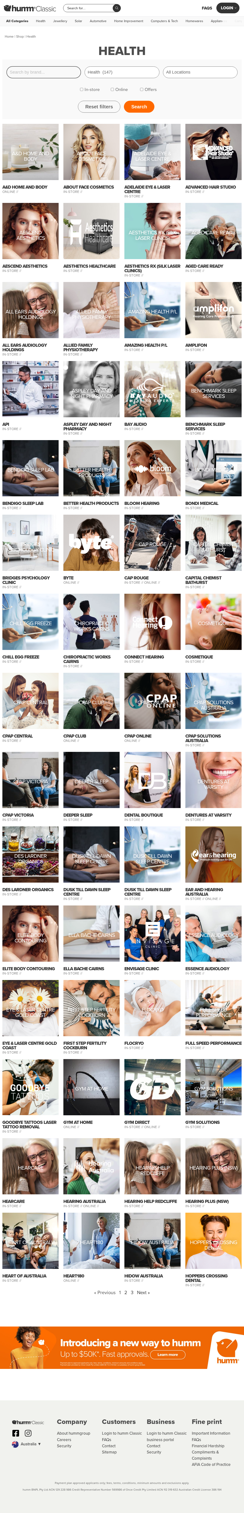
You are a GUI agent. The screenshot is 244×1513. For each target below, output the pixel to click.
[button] (32, 1444)
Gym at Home (91, 1089)
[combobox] (90, 8)
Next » (143, 1292)
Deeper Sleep (91, 782)
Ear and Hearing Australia (204, 892)
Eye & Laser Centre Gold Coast (30, 1013)
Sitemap (109, 1452)
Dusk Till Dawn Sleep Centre (91, 859)
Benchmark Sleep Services (213, 394)
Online (121, 89)
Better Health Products (91, 473)
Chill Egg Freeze (31, 624)
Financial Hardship (208, 1446)
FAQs (207, 8)
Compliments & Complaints (205, 1455)
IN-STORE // (73, 191)
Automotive (98, 21)
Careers (64, 1440)
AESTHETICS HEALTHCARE (89, 266)
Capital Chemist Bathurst (213, 548)
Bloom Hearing (141, 503)
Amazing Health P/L (152, 312)
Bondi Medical (213, 470)
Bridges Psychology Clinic (30, 548)
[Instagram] (28, 1433)
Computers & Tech (164, 21)
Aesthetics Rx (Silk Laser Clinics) (152, 236)
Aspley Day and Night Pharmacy (92, 394)
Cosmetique (213, 624)
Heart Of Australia (30, 1243)
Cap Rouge (152, 545)
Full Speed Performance (213, 1013)
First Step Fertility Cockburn (92, 1013)
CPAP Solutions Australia (213, 706)
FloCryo (152, 1010)
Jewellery (60, 21)
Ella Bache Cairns (91, 936)
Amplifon (196, 345)
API (30, 391)
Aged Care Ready (213, 233)
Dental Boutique (143, 815)
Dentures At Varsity (214, 785)
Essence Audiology (213, 936)
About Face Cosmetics (91, 157)
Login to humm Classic (122, 1433)
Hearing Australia (84, 1201)
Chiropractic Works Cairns (91, 627)
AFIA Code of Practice (211, 1465)
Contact (109, 1446)
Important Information (211, 1433)
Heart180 (91, 1243)
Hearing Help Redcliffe (152, 1171)
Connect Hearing (144, 656)
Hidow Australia (152, 1243)
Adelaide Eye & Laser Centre (152, 157)
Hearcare (30, 1168)
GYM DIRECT (137, 1122)
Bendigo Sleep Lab (30, 470)
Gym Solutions (213, 1089)
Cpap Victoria (30, 782)
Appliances (219, 21)
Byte (68, 577)
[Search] (117, 8)
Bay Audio (135, 424)
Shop (20, 36)
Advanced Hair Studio (210, 187)
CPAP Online (152, 703)
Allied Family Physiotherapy (91, 315)
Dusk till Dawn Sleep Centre (152, 859)
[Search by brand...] (43, 72)
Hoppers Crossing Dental (213, 1246)
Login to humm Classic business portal (167, 1436)
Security (64, 1446)
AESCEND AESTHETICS (30, 236)
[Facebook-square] (16, 1433)
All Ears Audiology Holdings (30, 315)
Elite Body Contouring (30, 939)
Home (9, 36)
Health (41, 21)
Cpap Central (30, 703)
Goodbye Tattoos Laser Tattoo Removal (29, 1124)
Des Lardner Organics (30, 859)
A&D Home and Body (30, 157)
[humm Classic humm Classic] (30, 8)
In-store (92, 89)
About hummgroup (73, 1433)
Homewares (194, 21)
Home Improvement (128, 21)
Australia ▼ (30, 1444)
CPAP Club (91, 703)
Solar (78, 21)
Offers (151, 89)
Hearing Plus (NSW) (213, 1168)
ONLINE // (10, 191)
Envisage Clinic (141, 968)
